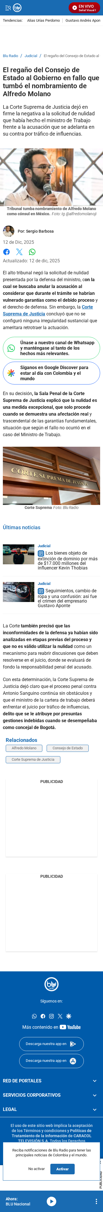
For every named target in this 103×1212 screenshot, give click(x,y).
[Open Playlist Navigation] (96, 1201)
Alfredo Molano (24, 748)
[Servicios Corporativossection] (94, 1095)
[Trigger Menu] (8, 7)
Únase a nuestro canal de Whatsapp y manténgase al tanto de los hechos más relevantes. (57, 348)
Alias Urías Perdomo (43, 21)
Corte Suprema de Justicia (33, 759)
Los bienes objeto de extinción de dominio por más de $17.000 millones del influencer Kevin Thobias (68, 560)
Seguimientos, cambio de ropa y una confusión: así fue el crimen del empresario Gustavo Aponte (67, 598)
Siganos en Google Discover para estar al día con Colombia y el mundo (54, 373)
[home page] (51, 984)
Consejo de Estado (68, 748)
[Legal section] (94, 1109)
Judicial (31, 56)
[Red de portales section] (94, 1080)
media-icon (51, 1201)
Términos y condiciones (44, 1130)
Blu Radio (10, 56)
